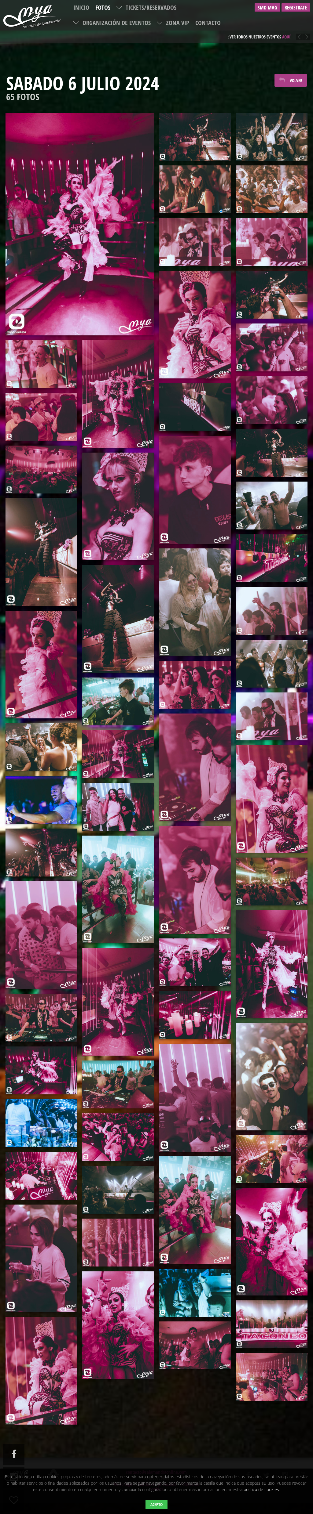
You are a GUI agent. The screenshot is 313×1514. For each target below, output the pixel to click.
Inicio (81, 7)
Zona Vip (177, 23)
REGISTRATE (296, 7)
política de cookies (261, 1489)
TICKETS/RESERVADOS (151, 7)
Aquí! (282, 32)
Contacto (208, 23)
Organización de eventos (117, 23)
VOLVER (296, 80)
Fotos (102, 7)
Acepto (156, 1504)
